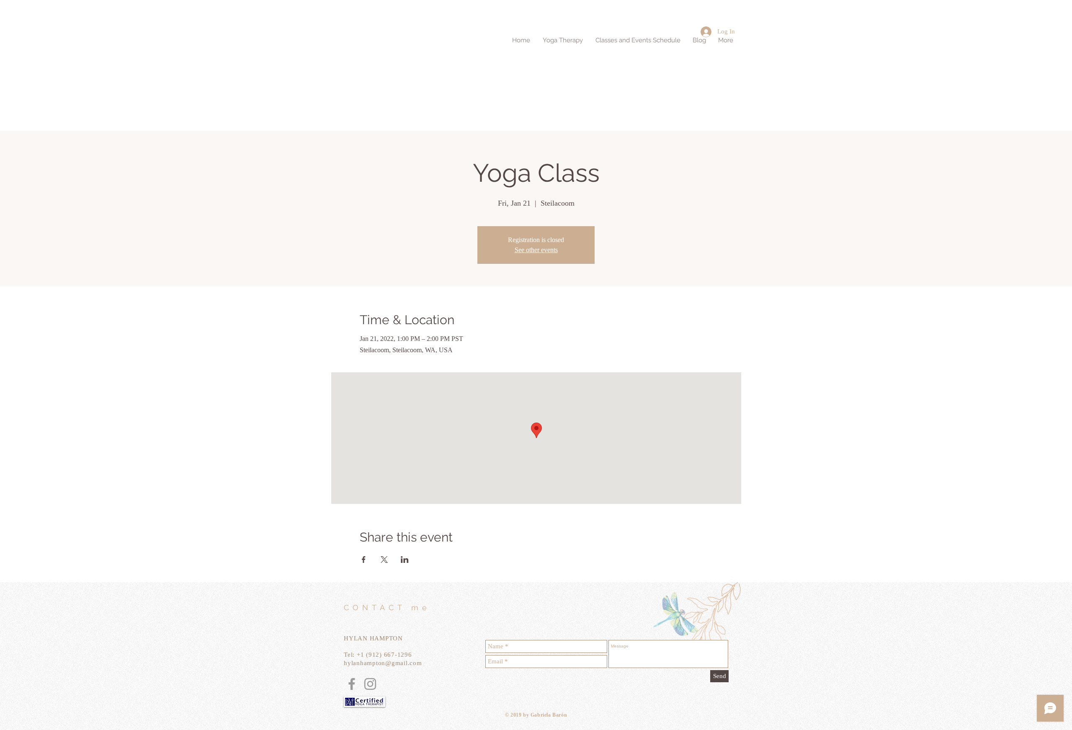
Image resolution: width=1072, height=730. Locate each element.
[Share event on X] (384, 559)
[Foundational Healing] (352, 684)
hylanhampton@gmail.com (383, 663)
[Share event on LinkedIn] (405, 559)
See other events (536, 249)
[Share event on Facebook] (364, 559)
